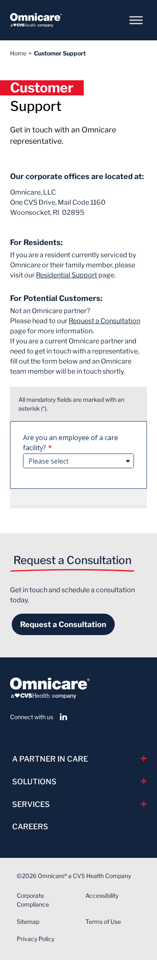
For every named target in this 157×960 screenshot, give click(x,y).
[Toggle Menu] (136, 20)
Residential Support (66, 275)
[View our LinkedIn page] (63, 716)
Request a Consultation (104, 321)
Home (18, 53)
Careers (30, 826)
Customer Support (60, 53)
